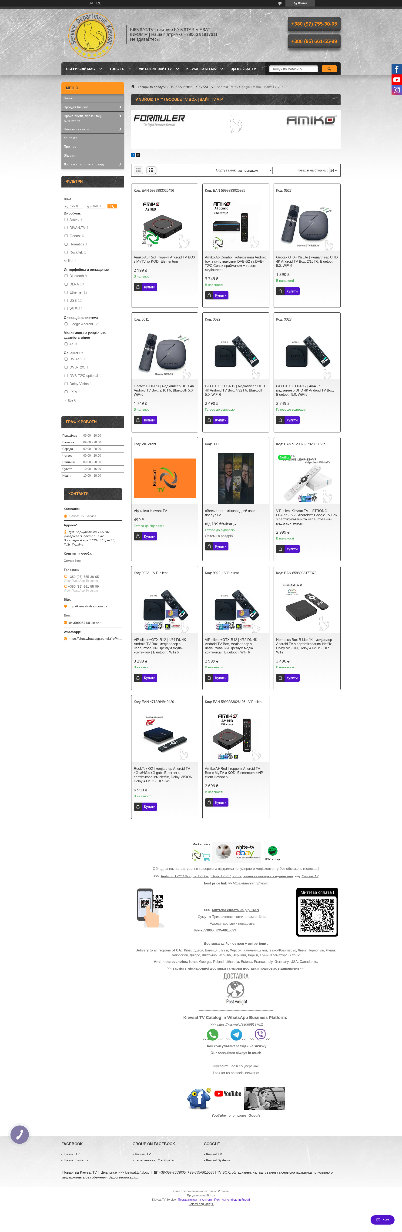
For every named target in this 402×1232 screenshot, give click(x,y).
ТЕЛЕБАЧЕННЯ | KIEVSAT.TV (191, 87)
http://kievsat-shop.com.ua (88, 606)
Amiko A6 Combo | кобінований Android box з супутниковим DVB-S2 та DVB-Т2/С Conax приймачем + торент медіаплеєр (235, 263)
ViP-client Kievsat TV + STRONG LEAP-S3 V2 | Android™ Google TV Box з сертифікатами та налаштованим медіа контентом (306, 517)
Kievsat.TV (72, 1154)
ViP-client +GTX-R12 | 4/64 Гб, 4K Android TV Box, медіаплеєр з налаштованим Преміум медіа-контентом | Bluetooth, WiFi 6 (160, 646)
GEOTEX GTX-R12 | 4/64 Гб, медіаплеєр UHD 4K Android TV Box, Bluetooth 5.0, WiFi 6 (305, 390)
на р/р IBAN (249, 910)
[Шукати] (329, 68)
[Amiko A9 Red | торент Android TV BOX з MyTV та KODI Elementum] (165, 225)
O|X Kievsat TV (243, 69)
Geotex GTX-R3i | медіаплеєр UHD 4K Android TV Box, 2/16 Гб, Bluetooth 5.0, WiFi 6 (164, 390)
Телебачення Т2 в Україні (154, 1160)
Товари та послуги (152, 87)
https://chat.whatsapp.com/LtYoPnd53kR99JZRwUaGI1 (95, 638)
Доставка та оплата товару (84, 164)
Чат (386, 1220)
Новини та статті (76, 129)
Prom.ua (223, 1191)
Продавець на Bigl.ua (201, 1195)
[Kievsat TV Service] (91, 34)
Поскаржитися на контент (195, 1199)
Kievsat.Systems (201, 69)
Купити (149, 287)
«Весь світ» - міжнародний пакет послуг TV (231, 513)
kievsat (249, 883)
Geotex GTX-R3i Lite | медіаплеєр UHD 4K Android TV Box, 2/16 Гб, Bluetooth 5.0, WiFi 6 (307, 261)
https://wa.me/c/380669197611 (240, 1024)
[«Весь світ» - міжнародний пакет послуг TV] (236, 478)
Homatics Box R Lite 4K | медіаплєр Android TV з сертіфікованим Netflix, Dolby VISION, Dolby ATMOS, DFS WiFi (304, 646)
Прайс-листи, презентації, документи (83, 118)
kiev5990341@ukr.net (84, 623)
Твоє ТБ (117, 69)
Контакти (70, 138)
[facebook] (133, 155)
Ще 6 (72, 400)
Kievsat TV (143, 1154)
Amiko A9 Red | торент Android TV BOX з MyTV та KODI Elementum (164, 259)
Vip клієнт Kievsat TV (150, 511)
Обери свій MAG (80, 69)
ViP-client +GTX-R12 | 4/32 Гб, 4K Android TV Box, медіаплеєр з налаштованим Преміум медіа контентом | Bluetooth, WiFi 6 (231, 646)
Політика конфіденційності (232, 1199)
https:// (238, 883)
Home (68, 98)
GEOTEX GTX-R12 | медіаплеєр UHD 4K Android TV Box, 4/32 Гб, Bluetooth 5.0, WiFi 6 (235, 390)
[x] (138, 155)
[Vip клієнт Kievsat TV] (165, 478)
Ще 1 (72, 261)
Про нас (70, 146)
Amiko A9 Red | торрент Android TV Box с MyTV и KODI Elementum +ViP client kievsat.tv (234, 773)
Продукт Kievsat (76, 107)
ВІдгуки (69, 155)
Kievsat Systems (218, 1160)
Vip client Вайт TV (155, 69)
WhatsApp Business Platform (256, 1017)
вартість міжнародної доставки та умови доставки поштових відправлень (235, 968)
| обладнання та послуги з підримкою (262, 876)
